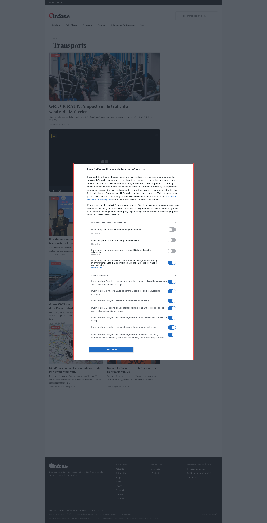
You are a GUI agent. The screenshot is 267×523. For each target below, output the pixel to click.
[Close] (187, 170)
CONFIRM (111, 350)
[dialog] (133, 262)
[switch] (172, 229)
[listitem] (133, 222)
